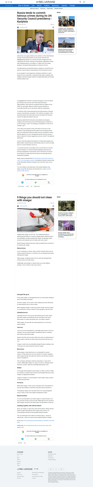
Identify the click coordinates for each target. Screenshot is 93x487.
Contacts (34, 478)
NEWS (59, 12)
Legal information (20, 476)
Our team (19, 478)
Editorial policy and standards (38, 472)
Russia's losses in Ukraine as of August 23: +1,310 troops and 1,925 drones (65, 214)
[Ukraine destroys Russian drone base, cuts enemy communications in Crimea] (66, 42)
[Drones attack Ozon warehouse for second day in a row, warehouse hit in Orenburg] (66, 225)
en (8, 2)
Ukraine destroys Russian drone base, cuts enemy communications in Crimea (66, 51)
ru (11, 2)
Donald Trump (50, 8)
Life (33, 6)
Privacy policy (35, 474)
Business (55, 6)
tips (24, 442)
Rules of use (19, 474)
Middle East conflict (34, 8)
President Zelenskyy (58, 8)
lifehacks (20, 442)
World (39, 6)
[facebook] (50, 469)
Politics (46, 6)
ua (6, 2)
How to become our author (37, 476)
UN (31, 186)
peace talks (42, 8)
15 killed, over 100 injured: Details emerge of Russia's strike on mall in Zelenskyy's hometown (66, 30)
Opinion (64, 6)
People (72, 6)
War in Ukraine (23, 6)
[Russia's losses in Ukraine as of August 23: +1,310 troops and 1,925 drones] (66, 206)
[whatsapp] (61, 469)
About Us (19, 472)
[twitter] (56, 469)
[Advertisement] (35, 90)
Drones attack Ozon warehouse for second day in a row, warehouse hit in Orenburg (66, 235)
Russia (27, 186)
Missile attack (37, 186)
